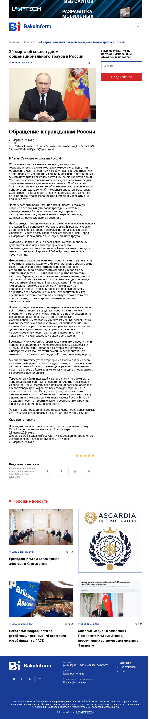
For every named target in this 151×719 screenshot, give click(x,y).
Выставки (125, 663)
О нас (123, 671)
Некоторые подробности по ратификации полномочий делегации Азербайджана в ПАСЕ (37, 635)
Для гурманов (128, 667)
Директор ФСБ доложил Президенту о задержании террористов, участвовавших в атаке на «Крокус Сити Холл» (51, 437)
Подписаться (121, 77)
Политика (29, 42)
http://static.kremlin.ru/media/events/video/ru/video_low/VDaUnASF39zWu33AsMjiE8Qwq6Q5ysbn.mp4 (52, 148)
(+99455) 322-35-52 (73, 665)
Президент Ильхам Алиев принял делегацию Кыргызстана (34, 561)
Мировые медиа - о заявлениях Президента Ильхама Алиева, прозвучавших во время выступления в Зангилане (108, 638)
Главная (14, 42)
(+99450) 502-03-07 (97, 665)
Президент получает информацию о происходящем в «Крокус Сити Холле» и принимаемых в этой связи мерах (49, 428)
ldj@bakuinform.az (73, 673)
